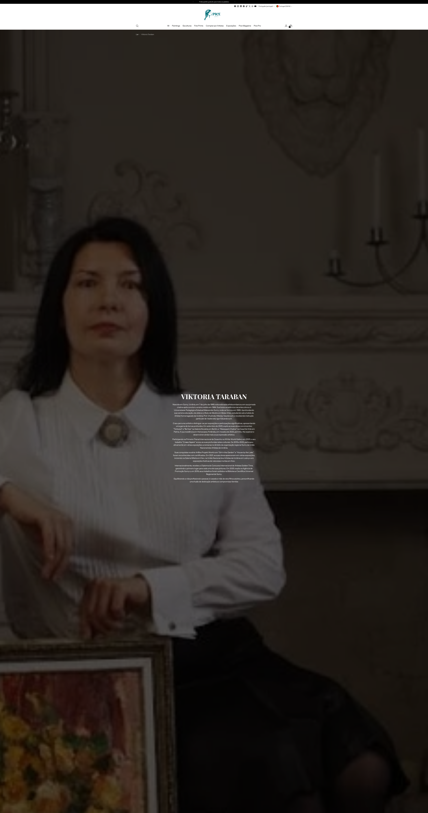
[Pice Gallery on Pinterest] (244, 6)
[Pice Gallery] (214, 15)
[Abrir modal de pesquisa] (137, 26)
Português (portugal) (266, 6)
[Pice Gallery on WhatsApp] (252, 6)
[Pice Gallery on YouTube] (255, 6)
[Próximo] (234, 2)
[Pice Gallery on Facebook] (235, 6)
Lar (137, 34)
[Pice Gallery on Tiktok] (247, 6)
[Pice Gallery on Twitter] (250, 6)
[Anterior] (193, 2)
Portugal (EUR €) (284, 6)
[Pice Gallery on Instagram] (238, 6)
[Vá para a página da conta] (286, 26)
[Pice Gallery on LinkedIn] (241, 6)
